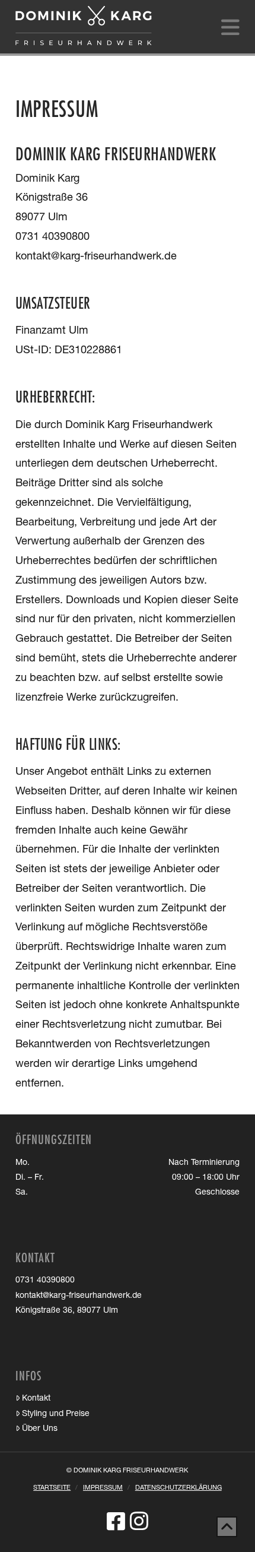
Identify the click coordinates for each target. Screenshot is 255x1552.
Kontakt (36, 1399)
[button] (230, 29)
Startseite (52, 1488)
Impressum (103, 1488)
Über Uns (40, 1429)
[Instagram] (139, 1520)
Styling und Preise (56, 1414)
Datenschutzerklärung (178, 1488)
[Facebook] (116, 1520)
